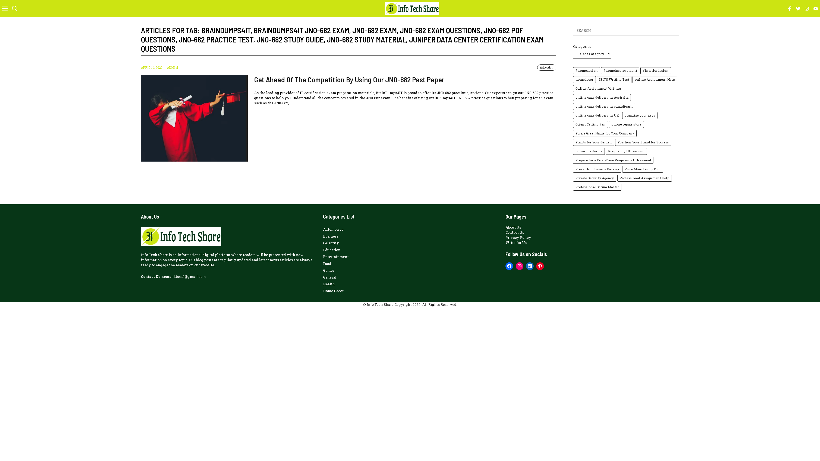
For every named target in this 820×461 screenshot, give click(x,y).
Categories (582, 46)
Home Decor (333, 291)
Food (327, 263)
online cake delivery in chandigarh (604, 106)
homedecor (584, 79)
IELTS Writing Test (614, 79)
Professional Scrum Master (597, 187)
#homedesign (586, 71)
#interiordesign (656, 71)
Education (546, 67)
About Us (513, 227)
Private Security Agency (594, 178)
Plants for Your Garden (593, 142)
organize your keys (640, 115)
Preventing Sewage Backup (597, 169)
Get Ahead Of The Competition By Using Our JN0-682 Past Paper (349, 79)
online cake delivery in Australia (601, 97)
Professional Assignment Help (644, 178)
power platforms (588, 151)
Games (328, 270)
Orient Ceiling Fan (590, 124)
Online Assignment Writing (598, 88)
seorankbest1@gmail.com (184, 276)
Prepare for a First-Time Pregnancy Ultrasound (613, 160)
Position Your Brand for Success (643, 142)
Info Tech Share (154, 254)
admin (172, 68)
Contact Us (514, 232)
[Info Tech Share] (412, 8)
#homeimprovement (620, 71)
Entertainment (336, 256)
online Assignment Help (655, 79)
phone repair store (626, 124)
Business (330, 236)
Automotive (333, 229)
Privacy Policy (518, 237)
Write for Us (516, 242)
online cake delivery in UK (597, 115)
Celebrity (331, 243)
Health (329, 284)
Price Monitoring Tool (643, 169)
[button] (15, 8)
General (329, 277)
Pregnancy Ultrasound (626, 151)
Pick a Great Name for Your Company (604, 133)
